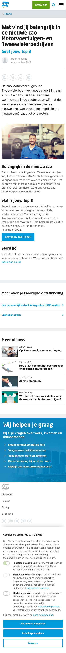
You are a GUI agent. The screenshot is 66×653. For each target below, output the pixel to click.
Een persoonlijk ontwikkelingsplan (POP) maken (31, 305)
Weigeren (33, 643)
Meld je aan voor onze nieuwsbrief (30, 466)
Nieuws (8, 13)
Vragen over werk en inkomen (27, 455)
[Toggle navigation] (61, 5)
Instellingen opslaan (33, 633)
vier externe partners (49, 606)
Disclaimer (7, 494)
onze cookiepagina (43, 614)
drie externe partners (38, 588)
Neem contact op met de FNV (26, 444)
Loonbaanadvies (11, 314)
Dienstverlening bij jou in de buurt (29, 461)
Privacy (5, 507)
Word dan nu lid (11, 261)
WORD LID (41, 4)
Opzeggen (7, 513)
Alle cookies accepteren (33, 623)
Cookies (6, 500)
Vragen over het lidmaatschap (27, 450)
